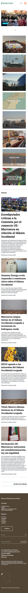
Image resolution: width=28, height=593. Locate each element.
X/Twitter (3, 517)
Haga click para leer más (14, 44)
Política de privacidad (7, 555)
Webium (18, 587)
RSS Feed (4, 557)
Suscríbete (23, 541)
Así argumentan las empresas (9, 550)
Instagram (3, 518)
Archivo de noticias (20, 484)
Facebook (3, 521)
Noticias (4, 193)
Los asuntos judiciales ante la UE (10, 552)
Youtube (3, 520)
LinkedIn (3, 523)
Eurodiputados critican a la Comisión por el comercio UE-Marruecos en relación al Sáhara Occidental (13, 225)
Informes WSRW (5, 553)
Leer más (5, 23)
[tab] (13, 30)
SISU (6, 587)
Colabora (6, 528)
